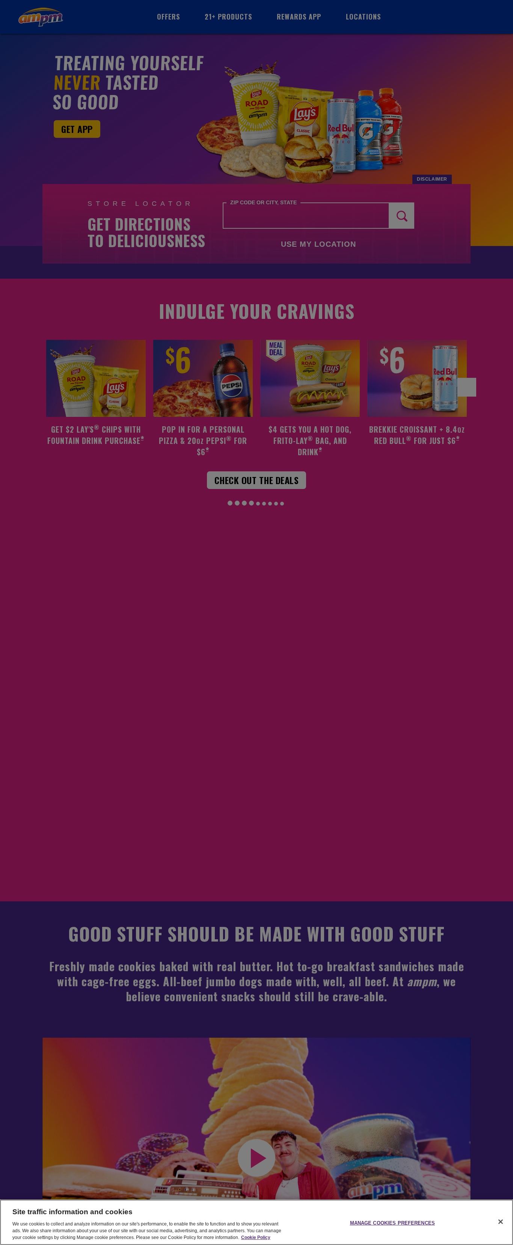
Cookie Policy (255, 1237)
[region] (256, 1222)
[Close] (500, 1221)
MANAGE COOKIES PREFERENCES (392, 1222)
